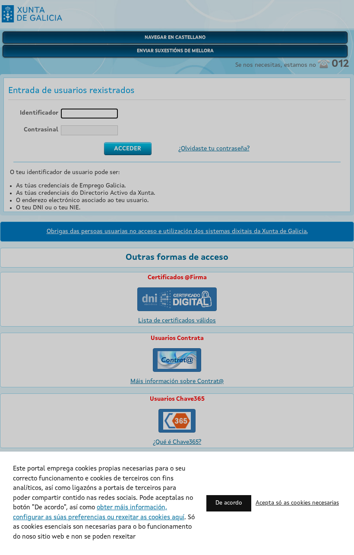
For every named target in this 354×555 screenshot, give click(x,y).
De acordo (228, 503)
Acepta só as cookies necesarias (297, 503)
